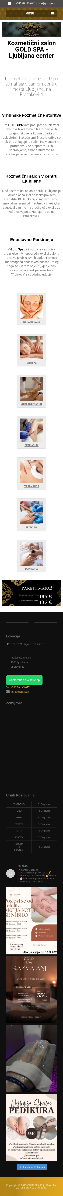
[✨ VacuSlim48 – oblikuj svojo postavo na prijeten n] (31, 1058)
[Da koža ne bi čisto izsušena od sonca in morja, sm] (31, 989)
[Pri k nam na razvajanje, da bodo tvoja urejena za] (31, 1127)
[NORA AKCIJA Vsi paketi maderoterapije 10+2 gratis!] (31, 920)
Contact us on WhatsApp (24, 680)
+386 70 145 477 (25, 3)
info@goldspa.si (46, 3)
